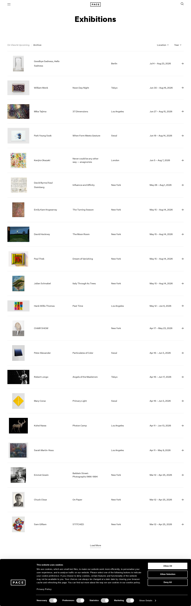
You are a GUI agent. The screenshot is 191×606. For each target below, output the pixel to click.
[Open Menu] (8, 4)
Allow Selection (167, 574)
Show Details (145, 600)
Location (162, 45)
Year (176, 45)
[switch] (80, 600)
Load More (95, 545)
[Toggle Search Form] (182, 3)
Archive (37, 45)
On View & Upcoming (18, 45)
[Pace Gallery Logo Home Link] (95, 4)
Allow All (167, 566)
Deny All (168, 582)
